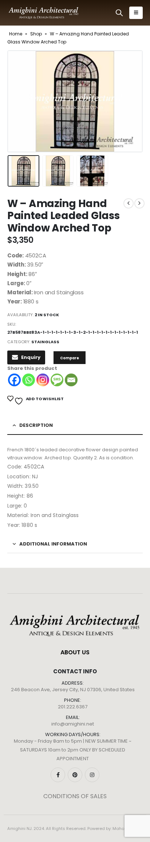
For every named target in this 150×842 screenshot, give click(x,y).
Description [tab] (36, 425)
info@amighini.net (72, 723)
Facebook (58, 775)
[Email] (71, 380)
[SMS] (57, 380)
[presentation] (16, 101)
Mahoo (119, 828)
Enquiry (30, 357)
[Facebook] (14, 380)
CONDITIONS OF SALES (75, 796)
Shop (36, 34)
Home (15, 34)
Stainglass (45, 342)
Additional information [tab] (53, 543)
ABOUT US (75, 652)
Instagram (92, 775)
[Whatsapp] (28, 380)
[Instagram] (42, 380)
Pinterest (75, 775)
